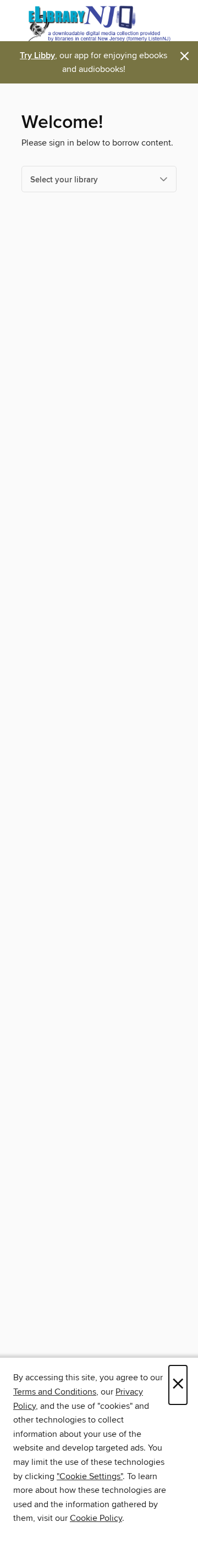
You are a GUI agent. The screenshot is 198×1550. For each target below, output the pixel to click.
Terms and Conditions (54, 1391)
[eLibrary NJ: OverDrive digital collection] (99, 23)
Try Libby (37, 56)
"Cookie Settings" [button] (90, 1476)
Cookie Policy (96, 1518)
